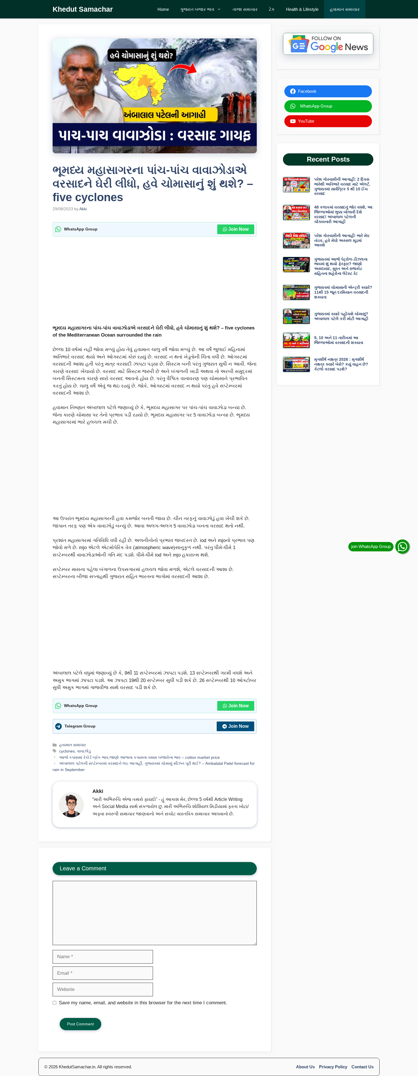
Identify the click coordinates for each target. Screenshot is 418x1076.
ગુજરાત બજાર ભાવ (197, 9)
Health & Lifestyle (302, 9)
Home (163, 9)
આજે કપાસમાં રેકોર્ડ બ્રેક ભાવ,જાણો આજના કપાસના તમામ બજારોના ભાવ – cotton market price (139, 757)
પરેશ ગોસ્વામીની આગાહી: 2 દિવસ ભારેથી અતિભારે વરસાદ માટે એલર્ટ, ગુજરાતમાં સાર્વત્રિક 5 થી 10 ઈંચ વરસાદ (342, 186)
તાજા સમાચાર (245, 9)
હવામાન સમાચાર (345, 9)
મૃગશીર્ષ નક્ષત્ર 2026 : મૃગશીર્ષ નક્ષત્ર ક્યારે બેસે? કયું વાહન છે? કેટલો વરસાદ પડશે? (341, 364)
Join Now (238, 229)
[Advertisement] (155, 282)
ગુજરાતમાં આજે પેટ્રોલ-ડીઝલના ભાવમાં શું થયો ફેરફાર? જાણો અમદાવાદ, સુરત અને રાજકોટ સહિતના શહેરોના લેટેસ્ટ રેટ (340, 266)
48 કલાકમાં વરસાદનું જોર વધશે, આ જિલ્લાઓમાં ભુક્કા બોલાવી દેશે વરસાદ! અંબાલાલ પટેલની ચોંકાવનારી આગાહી (343, 214)
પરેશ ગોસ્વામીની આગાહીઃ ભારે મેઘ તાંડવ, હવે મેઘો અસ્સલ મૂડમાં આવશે (341, 240)
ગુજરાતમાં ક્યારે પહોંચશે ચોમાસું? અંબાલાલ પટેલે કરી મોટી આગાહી (341, 316)
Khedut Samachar (83, 9)
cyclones (67, 751)
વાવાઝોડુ (84, 751)
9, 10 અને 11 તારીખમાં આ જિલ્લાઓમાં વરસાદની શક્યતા (338, 340)
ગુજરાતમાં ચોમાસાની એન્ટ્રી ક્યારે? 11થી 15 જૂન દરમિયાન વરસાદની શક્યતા (343, 292)
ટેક (272, 9)
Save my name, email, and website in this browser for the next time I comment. (143, 1002)
